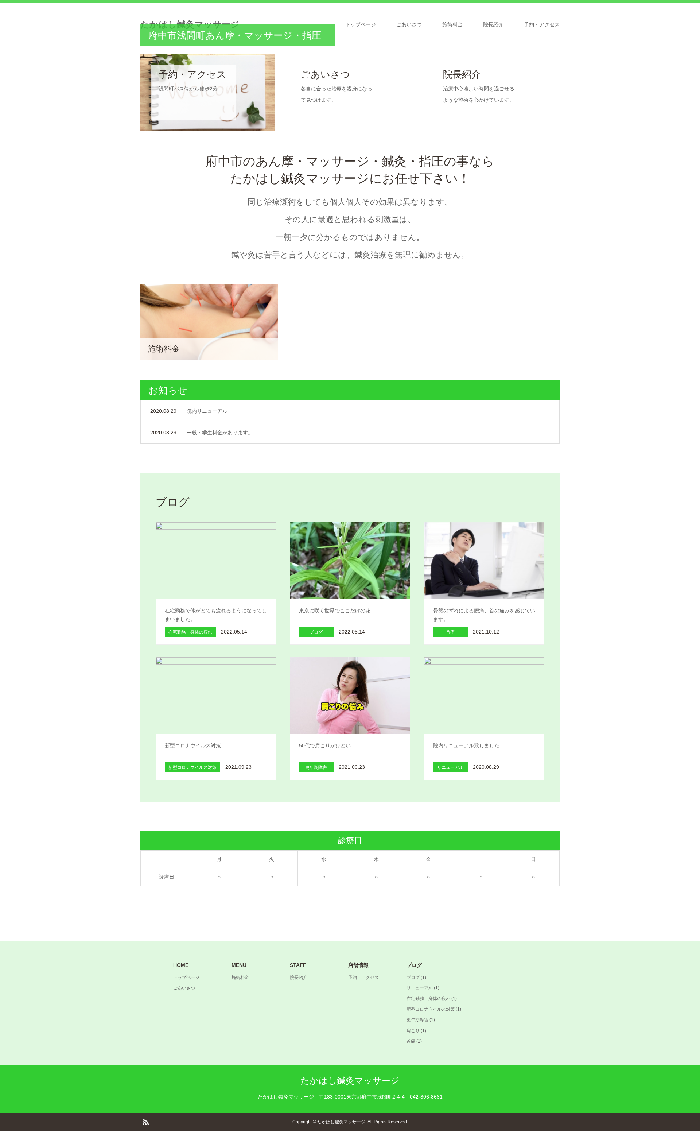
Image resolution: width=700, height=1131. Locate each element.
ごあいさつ (409, 24)
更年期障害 (417, 1019)
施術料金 (452, 24)
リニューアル (420, 988)
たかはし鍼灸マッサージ (350, 1080)
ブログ (413, 977)
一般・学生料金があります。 (220, 432)
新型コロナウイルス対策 (431, 1009)
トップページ (360, 24)
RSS (145, 1121)
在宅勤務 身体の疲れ (428, 998)
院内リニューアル (207, 411)
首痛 (411, 1041)
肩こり (413, 1030)
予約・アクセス (542, 24)
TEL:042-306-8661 (350, 99)
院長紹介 (493, 24)
